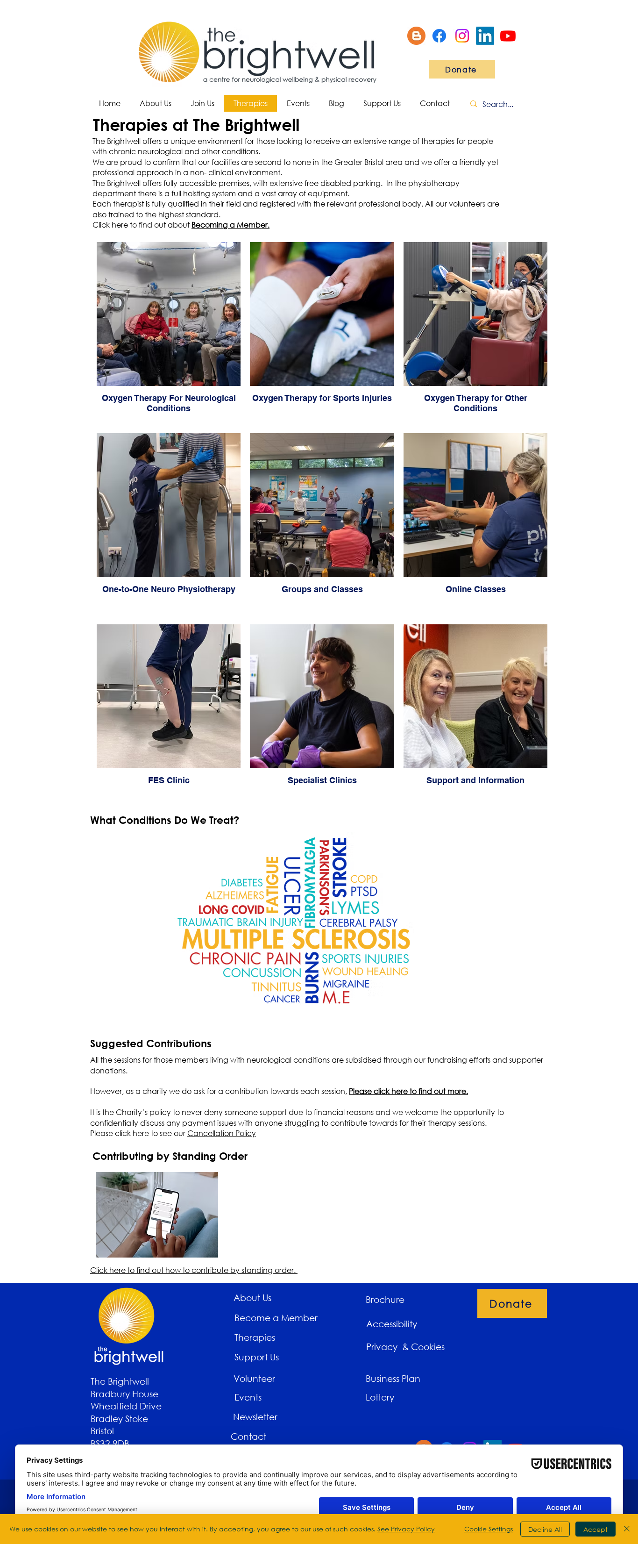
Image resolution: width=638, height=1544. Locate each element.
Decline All (545, 1529)
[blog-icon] (416, 36)
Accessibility (391, 1323)
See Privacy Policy (406, 1528)
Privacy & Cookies (406, 1346)
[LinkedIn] (485, 36)
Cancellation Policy (221, 1133)
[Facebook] (439, 36)
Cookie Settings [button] (488, 1528)
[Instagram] (462, 36)
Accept (595, 1529)
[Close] (626, 1529)
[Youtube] (508, 36)
